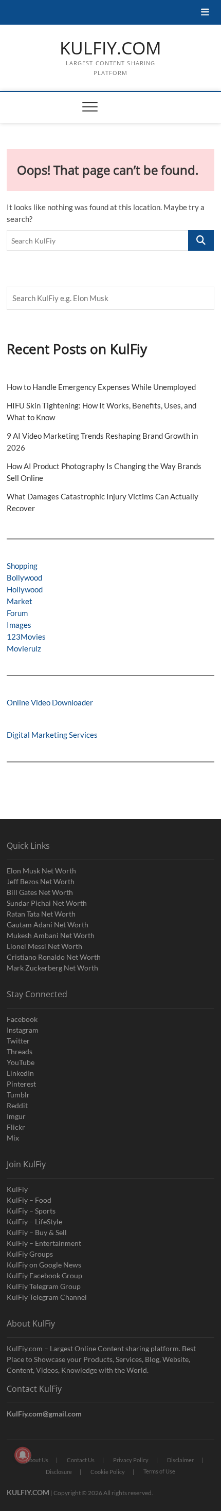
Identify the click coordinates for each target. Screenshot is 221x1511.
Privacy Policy (131, 1460)
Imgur (16, 1116)
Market (19, 601)
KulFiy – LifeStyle (34, 1221)
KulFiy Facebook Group (44, 1275)
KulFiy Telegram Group (44, 1286)
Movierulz (24, 648)
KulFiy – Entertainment (44, 1243)
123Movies (26, 636)
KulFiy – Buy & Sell (37, 1232)
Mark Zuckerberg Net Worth (52, 967)
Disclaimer (180, 1460)
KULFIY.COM (110, 48)
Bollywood (24, 577)
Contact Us (81, 1460)
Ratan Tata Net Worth (41, 913)
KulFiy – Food (29, 1200)
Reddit (17, 1105)
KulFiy (17, 1189)
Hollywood (25, 589)
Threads (19, 1051)
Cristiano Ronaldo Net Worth (54, 957)
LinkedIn (20, 1073)
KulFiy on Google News (44, 1264)
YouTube (20, 1062)
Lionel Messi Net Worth (44, 946)
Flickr (16, 1127)
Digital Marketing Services (52, 734)
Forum (17, 613)
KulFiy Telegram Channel (47, 1297)
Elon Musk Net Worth (41, 870)
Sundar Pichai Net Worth (47, 903)
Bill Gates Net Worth (40, 892)
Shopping (22, 565)
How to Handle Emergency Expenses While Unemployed (101, 386)
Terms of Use (159, 1471)
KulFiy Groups (30, 1253)
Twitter (18, 1040)
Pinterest (21, 1083)
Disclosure (59, 1471)
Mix (13, 1137)
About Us (37, 1460)
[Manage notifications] (22, 1455)
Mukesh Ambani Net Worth (51, 935)
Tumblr (18, 1094)
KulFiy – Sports (31, 1210)
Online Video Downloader (50, 702)
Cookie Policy (107, 1471)
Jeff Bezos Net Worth (41, 881)
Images (19, 624)
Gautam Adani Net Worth (47, 924)
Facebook (22, 1019)
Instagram (23, 1029)
